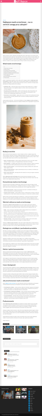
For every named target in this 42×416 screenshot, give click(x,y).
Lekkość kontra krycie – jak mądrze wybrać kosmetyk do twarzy (13, 360)
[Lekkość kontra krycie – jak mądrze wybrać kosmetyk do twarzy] (5, 359)
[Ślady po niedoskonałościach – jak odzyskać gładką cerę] (5, 370)
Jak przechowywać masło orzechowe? (10, 76)
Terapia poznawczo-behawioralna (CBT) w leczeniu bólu (21, 329)
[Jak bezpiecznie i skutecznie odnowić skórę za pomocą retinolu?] (5, 353)
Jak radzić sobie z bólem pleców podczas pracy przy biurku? (8, 329)
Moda (7, 393)
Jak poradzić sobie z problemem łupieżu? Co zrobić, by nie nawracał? (33, 329)
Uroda (9, 353)
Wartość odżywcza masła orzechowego (10, 71)
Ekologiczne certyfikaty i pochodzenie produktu (11, 72)
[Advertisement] (21, 12)
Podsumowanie (6, 77)
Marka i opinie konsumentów (8, 74)
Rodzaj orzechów (7, 69)
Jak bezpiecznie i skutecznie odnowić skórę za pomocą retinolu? (13, 354)
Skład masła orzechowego (8, 68)
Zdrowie (4, 20)
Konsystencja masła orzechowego (9, 70)
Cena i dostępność (7, 75)
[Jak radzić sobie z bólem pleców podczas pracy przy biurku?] (5, 375)
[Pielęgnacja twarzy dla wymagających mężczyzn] (5, 364)
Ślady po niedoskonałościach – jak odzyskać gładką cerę (13, 371)
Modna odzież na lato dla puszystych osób (7, 396)
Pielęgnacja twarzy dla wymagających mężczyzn (11, 365)
